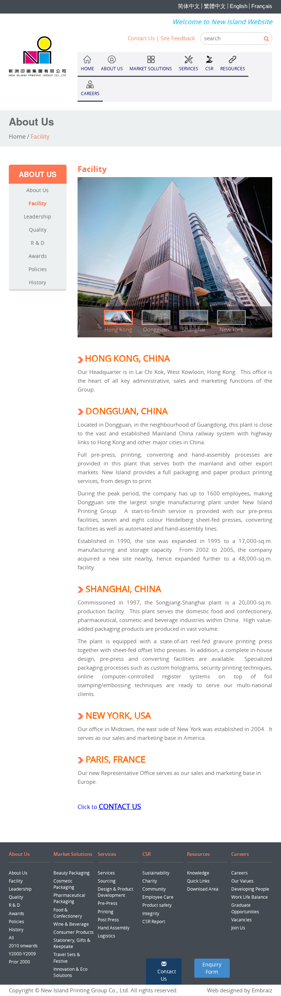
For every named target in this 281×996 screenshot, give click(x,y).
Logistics (106, 936)
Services (106, 873)
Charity (149, 881)
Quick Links (198, 881)
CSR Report (153, 921)
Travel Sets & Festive (66, 957)
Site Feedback (178, 38)
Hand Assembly (114, 928)
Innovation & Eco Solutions (70, 972)
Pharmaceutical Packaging (69, 898)
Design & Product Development (115, 892)
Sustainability (155, 873)
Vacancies (241, 919)
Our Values (242, 881)
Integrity (150, 913)
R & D (37, 242)
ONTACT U (120, 806)
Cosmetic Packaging (63, 884)
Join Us (238, 928)
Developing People (250, 889)
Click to (88, 807)
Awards (38, 255)
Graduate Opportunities (245, 908)
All (11, 937)
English (238, 6)
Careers (239, 873)
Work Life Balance (249, 897)
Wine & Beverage (71, 924)
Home (17, 136)
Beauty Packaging (71, 873)
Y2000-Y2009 (22, 953)
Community (154, 889)
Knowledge (198, 873)
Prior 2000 (19, 962)
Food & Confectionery (67, 913)
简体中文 (189, 6)
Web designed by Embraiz (239, 990)
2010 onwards (23, 945)
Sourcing (107, 881)
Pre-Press (107, 903)
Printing (105, 911)
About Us (37, 190)
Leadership (37, 216)
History (37, 282)
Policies (38, 269)
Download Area (202, 889)
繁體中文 (215, 6)
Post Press (108, 919)
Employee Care (157, 897)
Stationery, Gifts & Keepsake (71, 943)
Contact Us (141, 38)
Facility (37, 203)
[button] (163, 971)
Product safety (157, 905)
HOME (87, 68)
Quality (37, 229)
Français (261, 6)
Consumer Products (73, 932)
